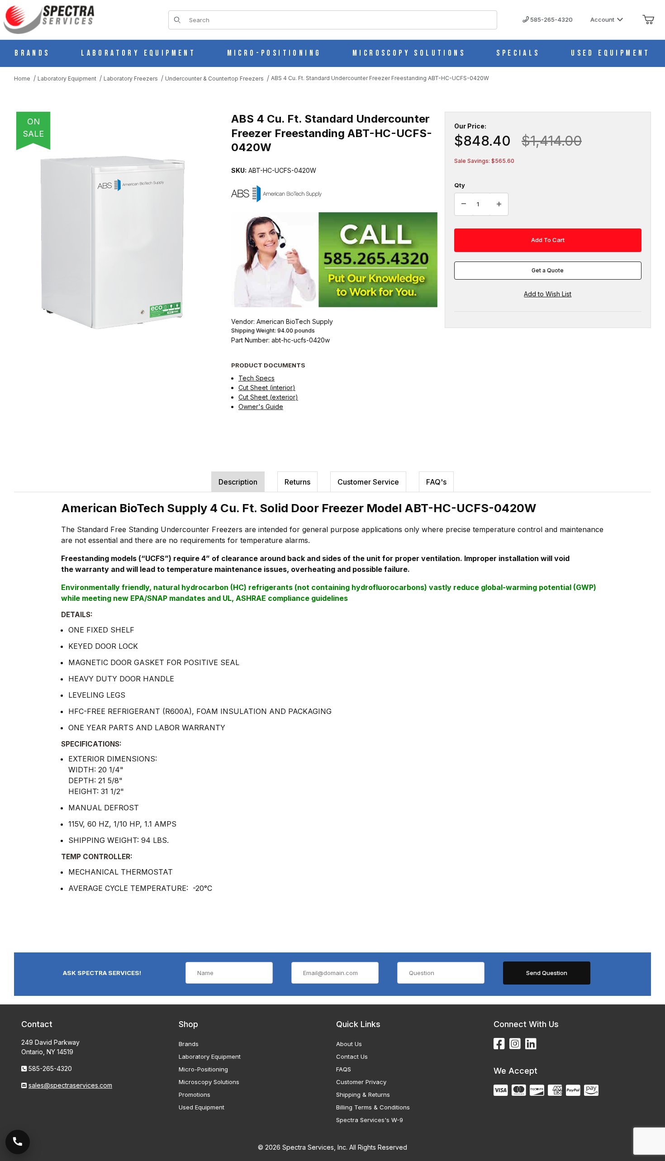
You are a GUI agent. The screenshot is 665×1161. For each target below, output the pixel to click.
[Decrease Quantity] (464, 204)
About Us (349, 1043)
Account (602, 19)
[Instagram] (515, 1044)
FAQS (343, 1069)
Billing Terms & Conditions (373, 1107)
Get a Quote (548, 270)
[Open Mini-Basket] (648, 20)
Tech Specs (256, 378)
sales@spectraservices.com (70, 1085)
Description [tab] (237, 481)
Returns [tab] (297, 481)
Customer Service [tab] (368, 481)
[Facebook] (499, 1044)
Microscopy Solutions (209, 1081)
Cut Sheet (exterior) (268, 397)
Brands (189, 1043)
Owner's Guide (260, 406)
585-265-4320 (551, 19)
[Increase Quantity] (499, 204)
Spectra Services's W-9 (369, 1119)
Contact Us (352, 1056)
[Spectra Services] (49, 19)
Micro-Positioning (203, 1069)
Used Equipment (201, 1107)
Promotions (194, 1094)
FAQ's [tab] (436, 481)
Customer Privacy (361, 1081)
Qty (459, 185)
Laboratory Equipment (210, 1056)
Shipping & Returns (363, 1094)
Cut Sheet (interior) (266, 387)
